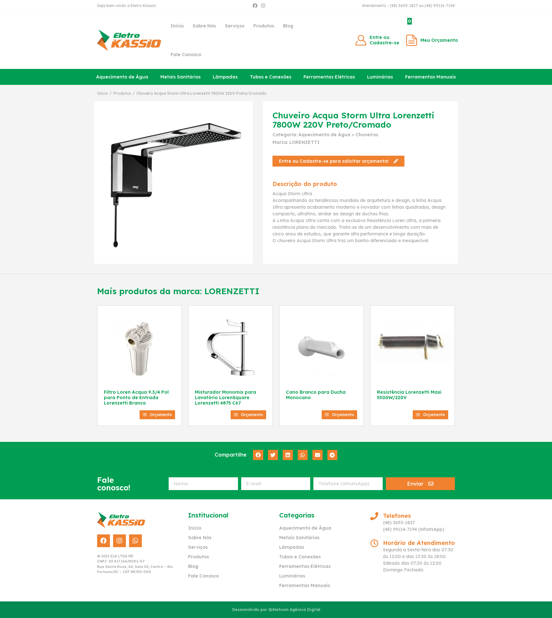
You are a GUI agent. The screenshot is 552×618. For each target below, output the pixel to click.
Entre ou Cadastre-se (384, 40)
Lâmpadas (225, 77)
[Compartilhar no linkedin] (288, 455)
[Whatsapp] (135, 540)
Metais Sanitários (180, 77)
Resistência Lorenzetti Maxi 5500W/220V (409, 394)
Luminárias (380, 77)
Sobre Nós (204, 26)
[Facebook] (255, 5)
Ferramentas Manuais (430, 77)
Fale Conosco (186, 54)
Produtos (263, 26)
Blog (288, 26)
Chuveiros (367, 135)
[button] (338, 161)
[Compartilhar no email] (317, 455)
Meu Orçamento (439, 40)
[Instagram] (263, 5)
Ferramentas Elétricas (329, 77)
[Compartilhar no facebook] (258, 455)
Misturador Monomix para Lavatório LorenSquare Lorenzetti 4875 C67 (225, 397)
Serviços (234, 26)
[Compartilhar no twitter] (273, 455)
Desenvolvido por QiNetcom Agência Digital (276, 609)
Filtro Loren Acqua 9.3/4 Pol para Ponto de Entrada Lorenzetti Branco (136, 397)
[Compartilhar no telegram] (332, 455)
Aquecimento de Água (122, 77)
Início (177, 26)
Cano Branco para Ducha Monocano (316, 394)
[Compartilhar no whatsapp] (303, 455)
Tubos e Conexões (270, 77)
